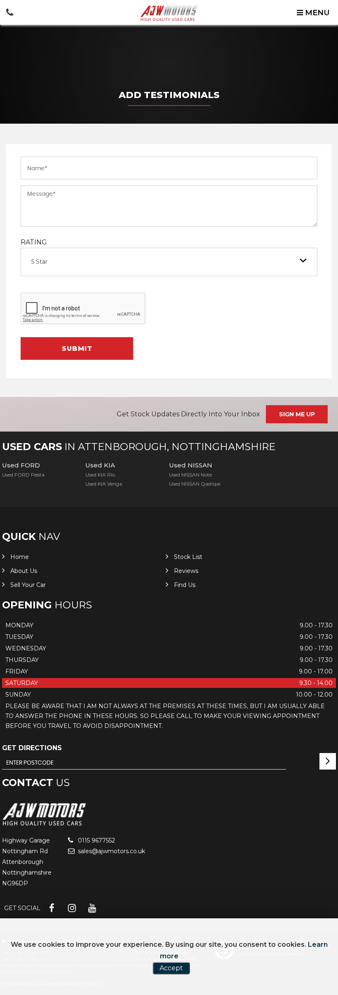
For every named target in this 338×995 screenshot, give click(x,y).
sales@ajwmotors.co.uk (110, 851)
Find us (184, 585)
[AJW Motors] (169, 13)
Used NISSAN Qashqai (195, 484)
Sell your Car (28, 585)
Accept (171, 968)
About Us (23, 571)
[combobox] (169, 262)
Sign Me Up (297, 414)
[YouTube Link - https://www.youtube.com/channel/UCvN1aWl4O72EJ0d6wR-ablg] (92, 908)
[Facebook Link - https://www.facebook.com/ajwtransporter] (52, 908)
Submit (77, 348)
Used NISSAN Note (190, 475)
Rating (34, 242)
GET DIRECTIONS (32, 748)
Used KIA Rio (100, 475)
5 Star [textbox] (39, 261)
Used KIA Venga (103, 484)
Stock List (188, 557)
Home (19, 557)
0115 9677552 (95, 840)
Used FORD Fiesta (23, 475)
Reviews (186, 571)
